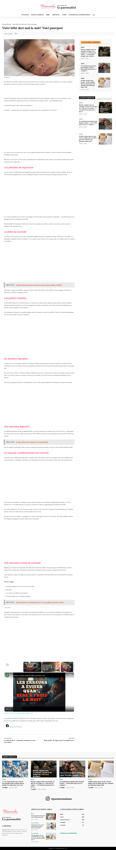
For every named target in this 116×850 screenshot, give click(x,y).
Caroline (5, 787)
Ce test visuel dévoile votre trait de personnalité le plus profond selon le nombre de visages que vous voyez (13, 783)
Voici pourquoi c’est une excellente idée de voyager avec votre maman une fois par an (38, 837)
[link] (7, 675)
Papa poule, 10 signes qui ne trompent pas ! (59, 740)
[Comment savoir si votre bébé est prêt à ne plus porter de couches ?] (51, 825)
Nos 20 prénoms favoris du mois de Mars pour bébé (38, 816)
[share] (70, 674)
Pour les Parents (6, 24)
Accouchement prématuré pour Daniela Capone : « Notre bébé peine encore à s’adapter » (88, 123)
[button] (94, 15)
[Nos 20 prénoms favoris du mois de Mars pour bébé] (51, 816)
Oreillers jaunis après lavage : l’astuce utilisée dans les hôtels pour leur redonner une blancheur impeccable (88, 84)
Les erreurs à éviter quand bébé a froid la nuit (27, 675)
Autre (82, 47)
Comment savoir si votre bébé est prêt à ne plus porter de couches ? (37, 826)
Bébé (32, 813)
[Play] (51, 667)
